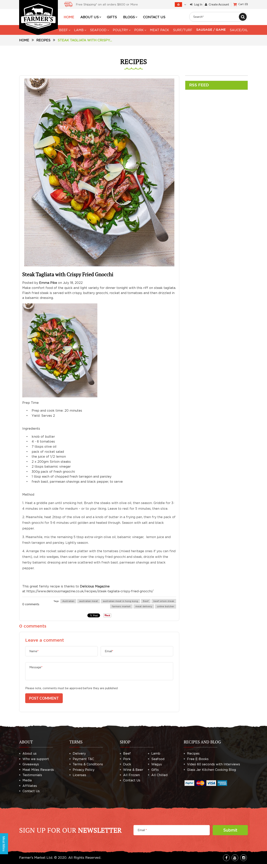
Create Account (219, 4)
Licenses (79, 775)
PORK (139, 30)
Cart (242, 4)
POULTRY (120, 30)
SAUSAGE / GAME (211, 29)
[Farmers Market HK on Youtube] (235, 857)
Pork (127, 759)
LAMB (79, 30)
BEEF (63, 30)
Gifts (155, 769)
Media (27, 780)
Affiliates (29, 785)
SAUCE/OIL (239, 30)
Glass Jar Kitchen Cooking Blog (211, 769)
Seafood (157, 759)
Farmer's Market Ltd (35, 857)
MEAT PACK (159, 30)
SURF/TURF (182, 30)
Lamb (155, 753)
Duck (127, 764)
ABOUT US (89, 17)
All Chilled (159, 775)
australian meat (88, 601)
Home (24, 40)
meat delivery (143, 606)
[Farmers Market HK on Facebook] (226, 857)
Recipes (43, 40)
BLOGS (129, 17)
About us (29, 753)
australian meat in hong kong (120, 601)
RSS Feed (199, 85)
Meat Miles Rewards (38, 769)
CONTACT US (154, 17)
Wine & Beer (133, 769)
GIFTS (112, 17)
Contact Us (31, 791)
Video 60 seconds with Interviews (213, 764)
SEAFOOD (98, 30)
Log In (198, 4)
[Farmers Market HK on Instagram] (243, 857)
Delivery (79, 753)
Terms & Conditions (88, 764)
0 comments (30, 604)
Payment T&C (83, 759)
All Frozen (131, 775)
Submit (230, 830)
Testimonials (32, 775)
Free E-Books (198, 759)
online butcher (165, 606)
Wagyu (156, 764)
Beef (146, 601)
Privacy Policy (83, 769)
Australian (68, 601)
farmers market (121, 606)
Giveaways (30, 764)
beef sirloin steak (163, 601)
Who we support (35, 759)
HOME (69, 17)
